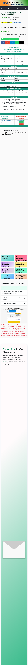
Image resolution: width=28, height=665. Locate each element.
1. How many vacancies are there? (11, 288)
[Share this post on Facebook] (3, 42)
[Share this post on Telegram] (12, 42)
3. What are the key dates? (9, 303)
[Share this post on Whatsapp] (17, 42)
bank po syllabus (5, 29)
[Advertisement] (14, 195)
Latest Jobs (12, 8)
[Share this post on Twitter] (21, 42)
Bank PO (24, 27)
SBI (18, 27)
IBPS (16, 27)
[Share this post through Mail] (7, 42)
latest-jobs (7, 27)
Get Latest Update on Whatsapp (10, 39)
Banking (12, 27)
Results (20, 8)
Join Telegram (20, 120)
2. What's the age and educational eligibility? (11, 298)
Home (4, 8)
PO (20, 27)
